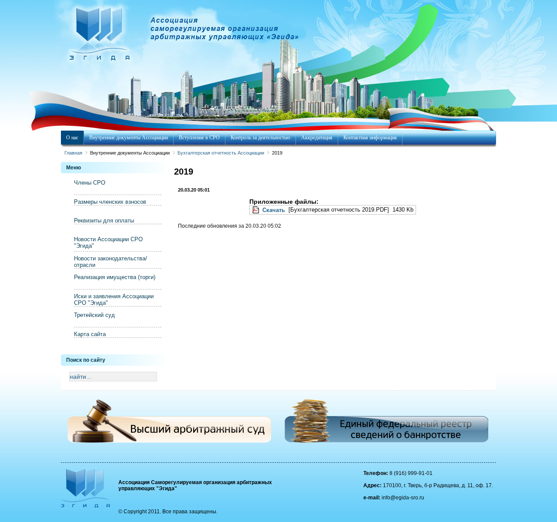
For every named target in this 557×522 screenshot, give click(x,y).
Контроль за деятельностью (260, 138)
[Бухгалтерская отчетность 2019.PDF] (256, 210)
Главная (73, 152)
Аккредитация (316, 138)
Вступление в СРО (199, 138)
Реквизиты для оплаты (104, 220)
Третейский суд (94, 315)
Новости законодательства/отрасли (110, 261)
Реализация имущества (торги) (114, 277)
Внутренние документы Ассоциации (128, 138)
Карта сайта (90, 334)
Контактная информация (370, 138)
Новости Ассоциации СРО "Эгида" (108, 242)
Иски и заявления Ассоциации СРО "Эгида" (114, 299)
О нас (72, 138)
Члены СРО (89, 182)
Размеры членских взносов (110, 202)
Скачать (273, 210)
